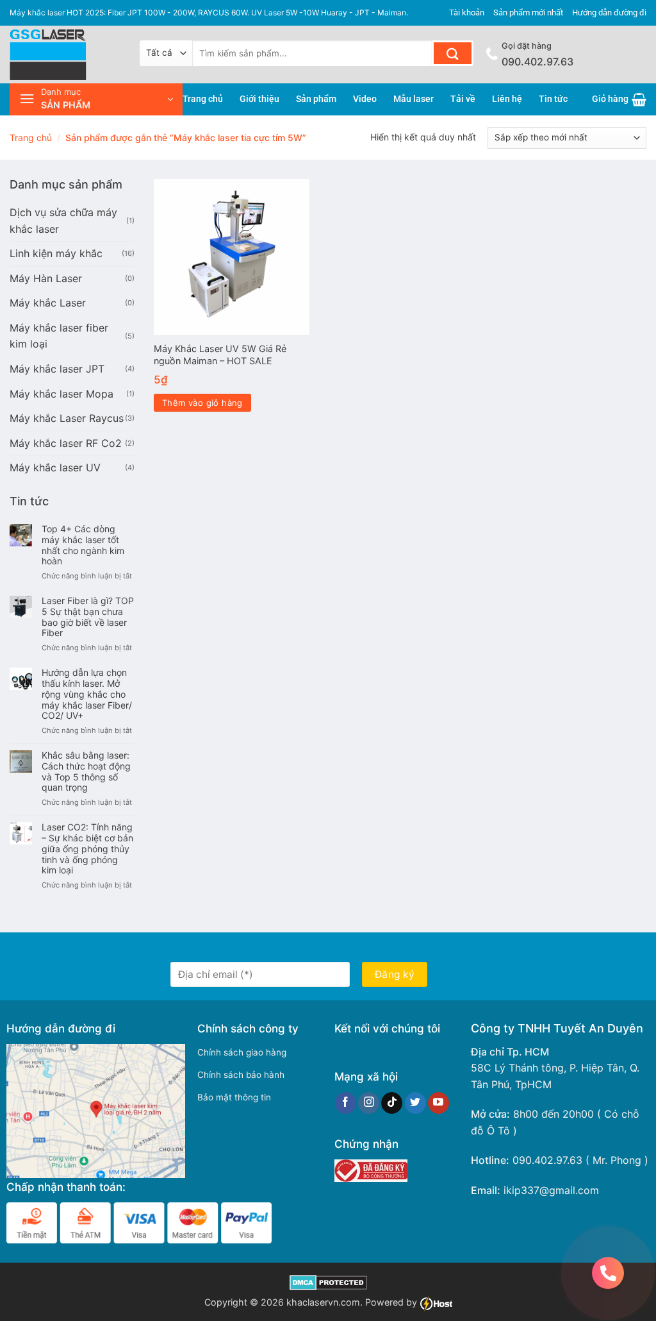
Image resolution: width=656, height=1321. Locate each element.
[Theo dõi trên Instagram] (368, 1103)
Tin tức (553, 99)
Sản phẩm (316, 99)
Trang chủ (203, 99)
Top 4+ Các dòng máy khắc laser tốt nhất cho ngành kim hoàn (83, 545)
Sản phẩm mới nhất (528, 12)
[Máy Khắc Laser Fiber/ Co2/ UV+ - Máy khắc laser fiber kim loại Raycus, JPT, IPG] (65, 54)
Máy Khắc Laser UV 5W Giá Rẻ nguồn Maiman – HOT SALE (220, 354)
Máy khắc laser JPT (57, 368)
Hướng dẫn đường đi (609, 12)
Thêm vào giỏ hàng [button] (202, 403)
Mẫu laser (413, 99)
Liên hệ (507, 99)
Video (365, 99)
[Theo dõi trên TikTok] (391, 1103)
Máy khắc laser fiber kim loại (59, 336)
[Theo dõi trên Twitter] (415, 1103)
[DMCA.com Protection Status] (328, 1281)
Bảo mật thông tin (234, 1097)
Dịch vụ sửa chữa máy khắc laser (63, 220)
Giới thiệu (259, 99)
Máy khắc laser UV (55, 467)
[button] (96, 99)
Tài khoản (466, 12)
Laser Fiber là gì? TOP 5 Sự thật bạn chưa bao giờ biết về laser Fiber (88, 617)
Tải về (462, 99)
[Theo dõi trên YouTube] (438, 1103)
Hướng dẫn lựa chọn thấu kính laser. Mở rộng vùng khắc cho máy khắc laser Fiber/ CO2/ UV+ (87, 694)
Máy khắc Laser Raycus (67, 418)
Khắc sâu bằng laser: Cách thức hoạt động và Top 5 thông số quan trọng (86, 771)
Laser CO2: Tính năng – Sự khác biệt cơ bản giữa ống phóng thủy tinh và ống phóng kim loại (87, 848)
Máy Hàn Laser (46, 278)
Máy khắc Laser (48, 302)
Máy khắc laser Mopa (61, 393)
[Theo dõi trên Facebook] (345, 1103)
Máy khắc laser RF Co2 (66, 443)
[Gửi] (452, 53)
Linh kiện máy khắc (56, 253)
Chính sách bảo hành (240, 1075)
